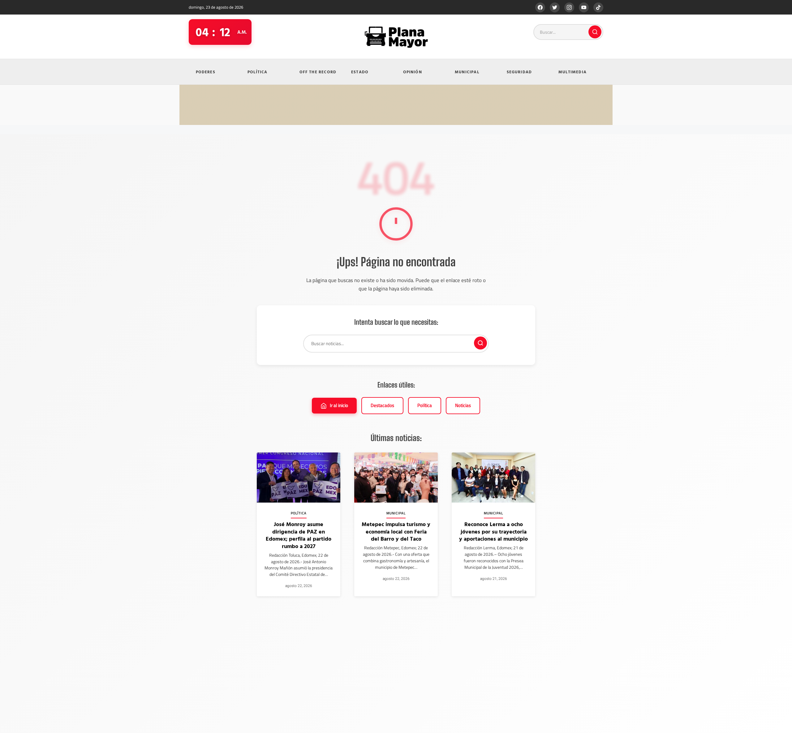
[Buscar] (594, 31)
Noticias (463, 405)
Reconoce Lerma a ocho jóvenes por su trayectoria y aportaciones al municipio (493, 531)
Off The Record (318, 72)
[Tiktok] (598, 7)
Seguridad (519, 72)
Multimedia (572, 72)
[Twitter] (555, 7)
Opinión (412, 72)
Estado (359, 72)
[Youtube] (584, 7)
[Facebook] (540, 7)
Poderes (205, 72)
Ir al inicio (339, 405)
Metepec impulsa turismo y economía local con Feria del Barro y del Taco (396, 531)
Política (258, 72)
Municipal (467, 72)
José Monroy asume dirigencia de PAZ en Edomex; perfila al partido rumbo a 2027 (298, 535)
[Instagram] (569, 7)
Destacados (382, 405)
